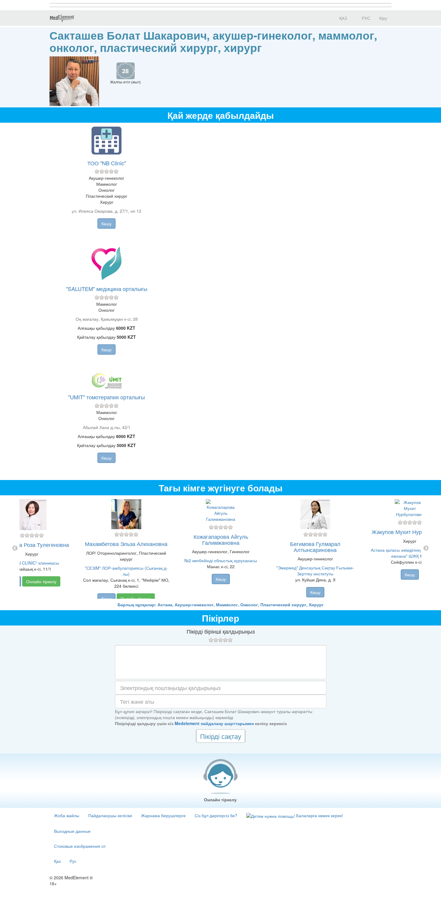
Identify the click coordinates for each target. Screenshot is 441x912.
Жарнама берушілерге (163, 815)
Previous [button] (15, 548)
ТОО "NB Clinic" (106, 163)
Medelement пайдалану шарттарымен (214, 723)
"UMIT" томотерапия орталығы (106, 397)
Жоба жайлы (66, 815)
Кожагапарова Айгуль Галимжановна (221, 539)
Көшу (106, 223)
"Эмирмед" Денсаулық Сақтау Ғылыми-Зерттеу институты (315, 571)
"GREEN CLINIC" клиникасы (31, 563)
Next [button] (426, 548)
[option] (220, 548)
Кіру (383, 18)
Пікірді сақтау (220, 736)
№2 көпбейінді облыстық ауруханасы (220, 560)
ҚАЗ (342, 18)
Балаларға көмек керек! (319, 815)
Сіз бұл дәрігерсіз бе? (216, 815)
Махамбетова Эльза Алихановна (126, 544)
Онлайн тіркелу (41, 581)
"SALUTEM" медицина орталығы (106, 288)
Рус (73, 861)
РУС (365, 18)
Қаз (57, 861)
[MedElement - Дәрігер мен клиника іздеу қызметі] (62, 18)
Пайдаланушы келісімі (110, 815)
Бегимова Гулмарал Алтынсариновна (315, 547)
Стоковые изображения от (80, 846)
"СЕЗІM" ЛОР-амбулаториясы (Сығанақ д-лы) (126, 571)
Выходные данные (72, 831)
